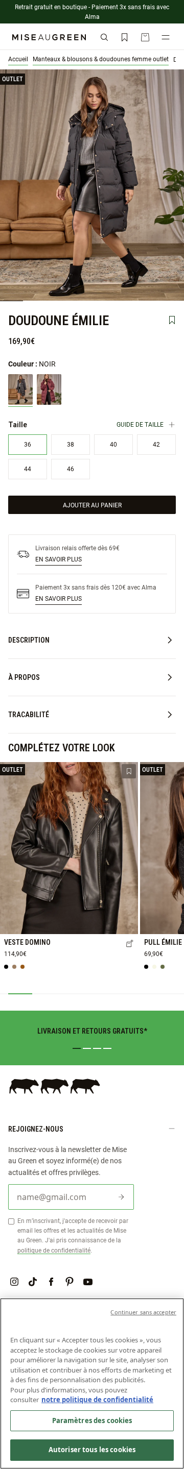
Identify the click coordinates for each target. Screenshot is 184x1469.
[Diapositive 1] (77, 1048)
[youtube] (88, 1282)
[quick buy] (130, 944)
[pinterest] (69, 1282)
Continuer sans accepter (143, 1312)
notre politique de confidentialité (97, 1399)
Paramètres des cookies (92, 1420)
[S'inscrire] (121, 1197)
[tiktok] (33, 1282)
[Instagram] (14, 1282)
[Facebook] (51, 1282)
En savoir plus (58, 559)
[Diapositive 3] (97, 1048)
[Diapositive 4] (107, 1048)
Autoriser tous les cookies (92, 1449)
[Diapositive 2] (87, 1048)
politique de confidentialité (53, 1250)
